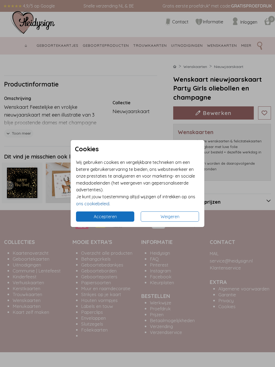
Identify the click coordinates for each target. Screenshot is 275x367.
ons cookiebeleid (92, 203)
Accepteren (105, 216)
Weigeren (170, 216)
